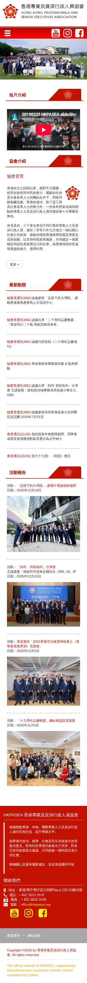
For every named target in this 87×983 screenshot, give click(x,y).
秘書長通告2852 (19, 364)
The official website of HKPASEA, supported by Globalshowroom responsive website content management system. (41, 970)
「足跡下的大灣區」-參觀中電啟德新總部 (46, 485)
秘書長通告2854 (19, 320)
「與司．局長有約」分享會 (36, 567)
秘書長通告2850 (19, 412)
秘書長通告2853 (19, 342)
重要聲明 (13, 936)
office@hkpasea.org (35, 904)
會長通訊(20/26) (19, 456)
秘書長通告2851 (19, 385)
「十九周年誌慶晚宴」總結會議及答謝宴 (46, 720)
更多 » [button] (14, 264)
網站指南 (34, 936)
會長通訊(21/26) (19, 434)
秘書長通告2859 (19, 298)
